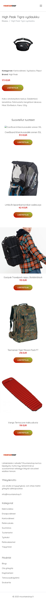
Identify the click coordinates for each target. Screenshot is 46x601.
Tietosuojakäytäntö (10, 578)
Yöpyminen (7, 547)
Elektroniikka (7, 509)
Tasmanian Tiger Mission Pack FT (23, 350)
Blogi (4, 563)
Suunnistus (6, 528)
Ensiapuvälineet (9, 513)
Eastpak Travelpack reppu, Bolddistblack (23, 277)
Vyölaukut (31, 70)
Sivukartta (6, 582)
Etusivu (5, 21)
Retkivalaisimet (8, 542)
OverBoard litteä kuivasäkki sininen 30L (23, 132)
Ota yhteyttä (7, 568)
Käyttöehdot (7, 573)
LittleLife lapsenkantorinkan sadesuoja (23, 205)
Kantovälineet (19, 70)
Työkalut (5, 537)
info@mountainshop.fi (11, 494)
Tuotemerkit (7, 532)
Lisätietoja (12, 88)
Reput (39, 70)
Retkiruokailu (7, 523)
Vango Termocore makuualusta (23, 422)
